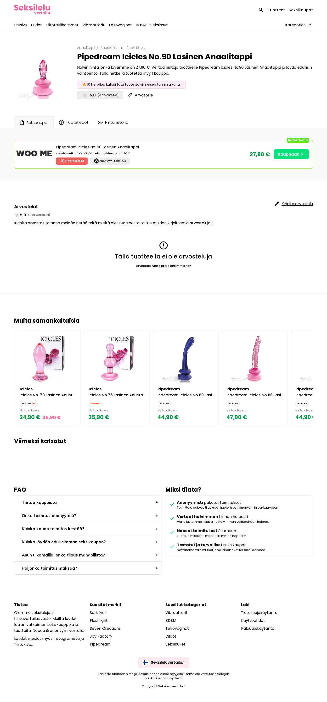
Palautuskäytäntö (257, 628)
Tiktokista (23, 644)
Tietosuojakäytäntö (259, 612)
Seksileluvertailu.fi (168, 662)
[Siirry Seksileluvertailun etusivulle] (32, 10)
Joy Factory (101, 636)
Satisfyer (98, 612)
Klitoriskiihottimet (62, 25)
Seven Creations (105, 628)
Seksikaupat (301, 10)
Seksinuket (175, 644)
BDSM (141, 25)
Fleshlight (99, 620)
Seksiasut (159, 25)
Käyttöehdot (253, 620)
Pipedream (100, 644)
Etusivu (20, 25)
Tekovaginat (120, 25)
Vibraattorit (93, 25)
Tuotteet (276, 10)
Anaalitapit (135, 47)
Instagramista (66, 638)
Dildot (36, 25)
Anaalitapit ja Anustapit (97, 47)
